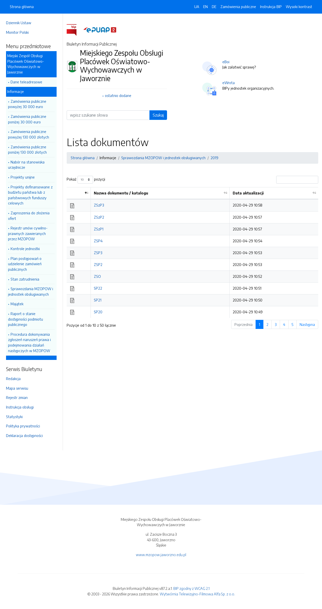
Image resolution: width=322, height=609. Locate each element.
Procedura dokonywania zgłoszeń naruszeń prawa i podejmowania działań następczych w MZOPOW (29, 342)
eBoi (225, 61)
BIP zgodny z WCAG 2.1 (191, 588)
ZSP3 (98, 252)
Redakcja (13, 378)
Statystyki (14, 416)
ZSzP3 (99, 205)
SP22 (98, 288)
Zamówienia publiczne (238, 6)
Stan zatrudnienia (25, 279)
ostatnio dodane (118, 95)
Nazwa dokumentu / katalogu (121, 193)
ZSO (97, 276)
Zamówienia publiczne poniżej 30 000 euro (27, 119)
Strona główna (22, 6)
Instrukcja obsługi (20, 407)
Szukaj (158, 115)
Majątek (17, 303)
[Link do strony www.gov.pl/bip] (75, 29)
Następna (307, 324)
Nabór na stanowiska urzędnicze (26, 165)
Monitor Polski (17, 32)
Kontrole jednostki (25, 248)
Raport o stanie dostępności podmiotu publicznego (25, 319)
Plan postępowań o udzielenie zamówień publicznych (25, 264)
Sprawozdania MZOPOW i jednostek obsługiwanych (30, 291)
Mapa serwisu (17, 388)
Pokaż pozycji (86, 179)
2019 (214, 157)
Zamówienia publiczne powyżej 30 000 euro (27, 104)
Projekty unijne (23, 177)
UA (196, 6)
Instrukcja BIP (271, 6)
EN (205, 6)
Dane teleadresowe (26, 82)
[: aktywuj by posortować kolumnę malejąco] (79, 193)
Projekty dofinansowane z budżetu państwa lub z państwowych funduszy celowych (30, 195)
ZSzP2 (99, 217)
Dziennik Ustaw (18, 22)
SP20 (98, 312)
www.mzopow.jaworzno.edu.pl (161, 554)
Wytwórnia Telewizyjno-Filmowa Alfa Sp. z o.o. (197, 594)
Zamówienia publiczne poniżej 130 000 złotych (27, 150)
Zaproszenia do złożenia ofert (29, 216)
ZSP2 (98, 264)
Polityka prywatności (23, 426)
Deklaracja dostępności (24, 435)
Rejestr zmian (17, 397)
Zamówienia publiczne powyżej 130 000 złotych (28, 134)
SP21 (97, 300)
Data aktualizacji (248, 193)
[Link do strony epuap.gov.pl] (100, 29)
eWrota (228, 82)
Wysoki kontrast (299, 6)
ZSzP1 (98, 229)
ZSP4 (98, 241)
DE (214, 6)
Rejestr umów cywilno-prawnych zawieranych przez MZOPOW (28, 233)
